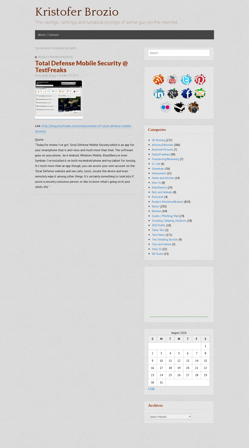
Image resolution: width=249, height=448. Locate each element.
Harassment (159, 173)
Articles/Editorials (162, 145)
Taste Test (158, 230)
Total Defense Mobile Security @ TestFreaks (81, 66)
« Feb (151, 388)
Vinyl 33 (157, 249)
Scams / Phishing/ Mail (165, 216)
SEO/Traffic (159, 225)
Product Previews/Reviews (55, 57)
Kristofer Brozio (77, 12)
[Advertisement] (179, 292)
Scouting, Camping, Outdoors (169, 220)
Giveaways (158, 168)
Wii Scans (157, 254)
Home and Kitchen (163, 178)
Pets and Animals (162, 192)
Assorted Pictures (162, 149)
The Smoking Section (165, 239)
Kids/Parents (159, 187)
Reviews (157, 211)
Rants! (156, 206)
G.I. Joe (156, 164)
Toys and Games (161, 244)
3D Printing (158, 140)
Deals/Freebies (161, 154)
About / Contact (48, 35)
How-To (156, 182)
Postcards (158, 197)
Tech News (158, 235)
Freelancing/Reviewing (165, 159)
